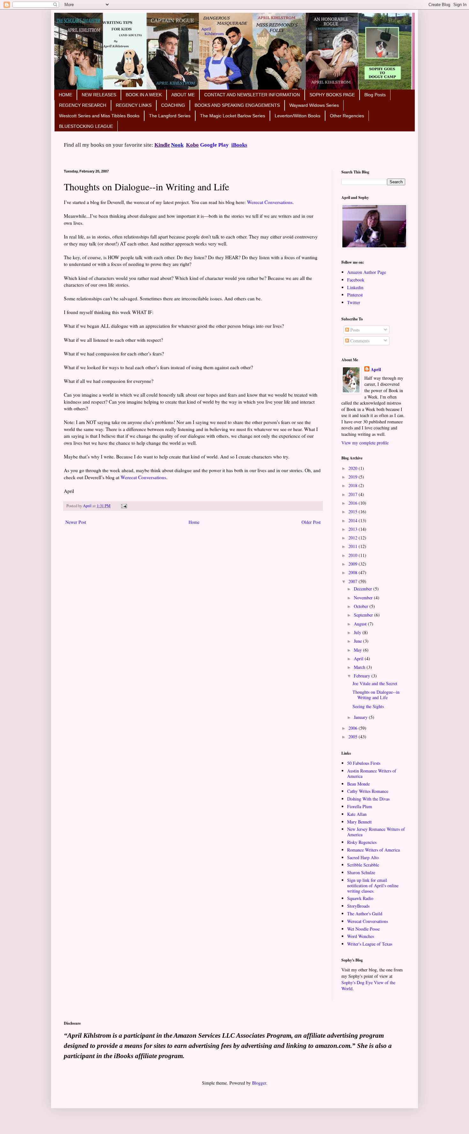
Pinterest (355, 295)
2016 (353, 503)
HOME (65, 94)
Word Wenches (360, 936)
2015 (353, 511)
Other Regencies (347, 115)
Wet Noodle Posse (363, 929)
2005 (353, 737)
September (364, 615)
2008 (353, 572)
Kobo (192, 145)
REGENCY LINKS (134, 105)
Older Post (311, 522)
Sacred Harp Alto (363, 857)
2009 (353, 564)
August (361, 624)
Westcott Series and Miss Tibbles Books (99, 115)
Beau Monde (358, 784)
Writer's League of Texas (369, 944)
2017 (353, 494)
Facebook (355, 280)
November (364, 598)
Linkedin (355, 287)
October (361, 606)
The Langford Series (169, 115)
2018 (353, 485)
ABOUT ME (183, 94)
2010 (353, 555)
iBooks (239, 145)
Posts (354, 330)
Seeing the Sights (368, 706)
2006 (353, 728)
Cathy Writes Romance (367, 791)
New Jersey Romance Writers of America (376, 832)
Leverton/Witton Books (297, 115)
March (360, 667)
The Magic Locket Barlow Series (232, 115)
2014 (353, 520)
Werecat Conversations (270, 202)
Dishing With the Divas (368, 799)
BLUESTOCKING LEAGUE (86, 126)
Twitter (353, 302)
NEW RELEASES (99, 94)
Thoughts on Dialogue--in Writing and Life (376, 694)
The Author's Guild (364, 914)
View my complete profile (365, 443)
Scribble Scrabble (363, 865)
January (361, 717)
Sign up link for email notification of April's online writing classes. (372, 885)
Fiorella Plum (359, 806)
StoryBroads (358, 906)
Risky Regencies (361, 842)
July (358, 632)
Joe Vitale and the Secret (375, 683)
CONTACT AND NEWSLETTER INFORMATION (252, 94)
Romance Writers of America (373, 850)
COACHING (173, 105)
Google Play (214, 145)
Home (194, 522)
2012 (353, 538)
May (358, 650)
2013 (353, 529)
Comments (359, 341)
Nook (177, 145)
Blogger (259, 1083)
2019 (353, 477)
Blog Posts (375, 94)
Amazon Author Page (366, 272)
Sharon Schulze (361, 872)
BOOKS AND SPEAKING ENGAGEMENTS (237, 105)
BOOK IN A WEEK (144, 94)
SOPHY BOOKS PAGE (332, 94)
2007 (353, 581)
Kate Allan (357, 814)
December (363, 589)
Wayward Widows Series (314, 105)
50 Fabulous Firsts (363, 763)
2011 (353, 546)
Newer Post (75, 522)
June (358, 641)
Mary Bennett (359, 822)
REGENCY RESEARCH (82, 105)
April (376, 369)
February (362, 676)
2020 (353, 468)
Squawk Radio (360, 898)
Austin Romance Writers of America (371, 773)
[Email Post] (123, 505)
